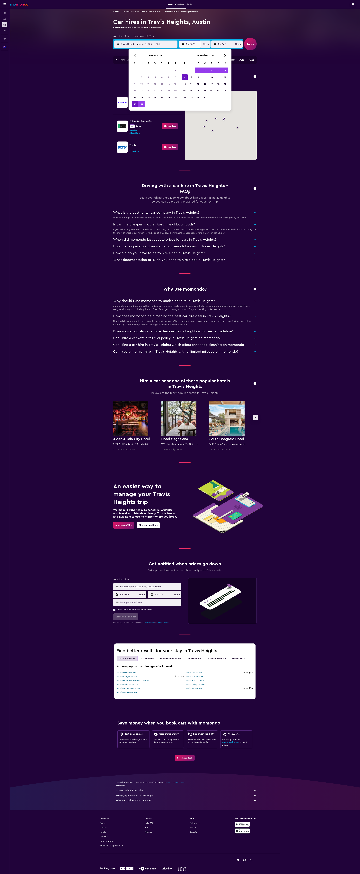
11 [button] (148, 84)
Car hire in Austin (170, 12)
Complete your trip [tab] (217, 659)
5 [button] (155, 77)
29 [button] (175, 97)
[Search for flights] (4, 13)
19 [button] (155, 91)
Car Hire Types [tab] (147, 659)
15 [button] (175, 84)
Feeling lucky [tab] (238, 659)
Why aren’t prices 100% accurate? (133, 800)
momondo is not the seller (129, 790)
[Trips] (4, 38)
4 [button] (148, 77)
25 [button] (148, 97)
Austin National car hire (127, 685)
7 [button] (168, 77)
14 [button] (169, 84)
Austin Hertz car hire (194, 681)
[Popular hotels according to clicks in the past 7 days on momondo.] (255, 384)
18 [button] (148, 91)
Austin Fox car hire (193, 688)
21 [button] (169, 91)
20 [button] (162, 91)
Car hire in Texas (154, 12)
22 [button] (175, 91)
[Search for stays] (4, 19)
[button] (5, 4)
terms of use (149, 622)
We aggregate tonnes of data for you (135, 795)
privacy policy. (163, 622)
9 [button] (135, 84)
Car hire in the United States (134, 12)
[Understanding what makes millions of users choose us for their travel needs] (255, 289)
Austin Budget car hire (127, 677)
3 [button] (141, 77)
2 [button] (135, 77)
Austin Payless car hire (127, 692)
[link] (170, 126)
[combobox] (121, 36)
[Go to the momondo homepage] (19, 4)
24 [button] (141, 97)
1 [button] (175, 70)
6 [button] (162, 77)
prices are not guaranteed (174, 782)
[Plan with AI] (4, 30)
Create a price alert (230, 742)
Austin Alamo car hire (126, 673)
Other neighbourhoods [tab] (171, 659)
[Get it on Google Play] (242, 824)
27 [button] (162, 97)
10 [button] (141, 84)
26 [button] (155, 97)
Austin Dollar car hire (194, 677)
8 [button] (175, 77)
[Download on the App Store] (242, 830)
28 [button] (168, 97)
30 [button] (135, 104)
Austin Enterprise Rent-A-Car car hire (133, 681)
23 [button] (135, 97)
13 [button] (162, 84)
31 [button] (142, 104)
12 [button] (155, 84)
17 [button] (142, 91)
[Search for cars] (4, 25)
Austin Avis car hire (193, 673)
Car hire (116, 12)
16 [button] (135, 91)
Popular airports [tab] (194, 659)
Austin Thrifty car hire (194, 685)
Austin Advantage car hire (128, 688)
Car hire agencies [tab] (127, 659)
